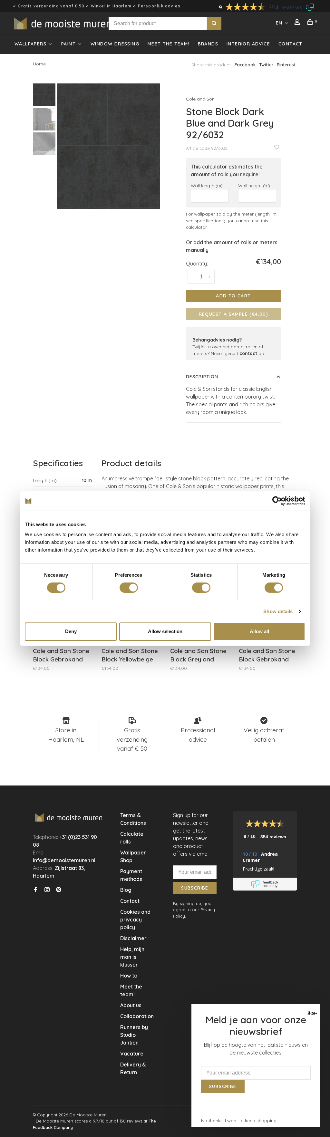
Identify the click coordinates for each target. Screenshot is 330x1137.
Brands (208, 44)
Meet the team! (168, 44)
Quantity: (197, 263)
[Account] (298, 23)
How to (128, 975)
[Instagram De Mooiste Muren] (47, 890)
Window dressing (115, 44)
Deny (71, 631)
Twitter (266, 65)
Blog (125, 890)
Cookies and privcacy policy (135, 919)
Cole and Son (200, 99)
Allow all (259, 631)
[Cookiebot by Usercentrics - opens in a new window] (277, 501)
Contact (290, 44)
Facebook (245, 65)
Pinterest (286, 65)
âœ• (311, 1013)
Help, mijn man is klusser (132, 957)
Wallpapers (30, 44)
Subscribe (195, 888)
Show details (278, 611)
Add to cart (233, 296)
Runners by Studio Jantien (134, 1035)
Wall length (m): (207, 185)
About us (130, 1005)
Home (39, 64)
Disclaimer (133, 938)
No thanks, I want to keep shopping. (239, 1120)
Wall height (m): (254, 185)
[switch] (129, 588)
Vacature (131, 1053)
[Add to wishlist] (276, 147)
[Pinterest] (58, 890)
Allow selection (165, 631)
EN (279, 23)
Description (202, 377)
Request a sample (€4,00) (233, 314)
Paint (68, 44)
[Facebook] (35, 890)
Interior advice (248, 44)
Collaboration (137, 1016)
